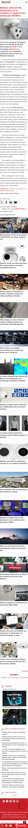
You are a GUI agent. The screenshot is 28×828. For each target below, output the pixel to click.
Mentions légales (7, 814)
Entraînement (22, 188)
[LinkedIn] (11, 202)
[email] (15, 202)
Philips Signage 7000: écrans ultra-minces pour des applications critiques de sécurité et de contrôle (14, 774)
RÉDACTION (4, 188)
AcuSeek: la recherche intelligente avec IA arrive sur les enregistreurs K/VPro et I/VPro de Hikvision (15, 751)
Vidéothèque (8, 686)
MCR (12, 193)
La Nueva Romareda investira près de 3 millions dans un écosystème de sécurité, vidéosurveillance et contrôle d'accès (13, 780)
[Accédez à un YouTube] (10, 825)
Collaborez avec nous (19, 814)
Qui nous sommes (17, 812)
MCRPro (15, 47)
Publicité (25, 812)
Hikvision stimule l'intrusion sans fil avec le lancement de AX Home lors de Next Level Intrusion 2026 (13, 738)
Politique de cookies (5, 812)
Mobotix (14, 49)
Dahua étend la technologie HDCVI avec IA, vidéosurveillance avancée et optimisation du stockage (14, 744)
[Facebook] (6, 202)
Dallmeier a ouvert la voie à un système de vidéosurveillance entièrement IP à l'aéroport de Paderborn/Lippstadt (14, 757)
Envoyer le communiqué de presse (11, 817)
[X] (2, 202)
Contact (24, 817)
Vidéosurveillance (10, 190)
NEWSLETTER (19, 209)
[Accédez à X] (2, 825)
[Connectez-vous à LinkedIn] (6, 825)
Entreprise (2, 190)
